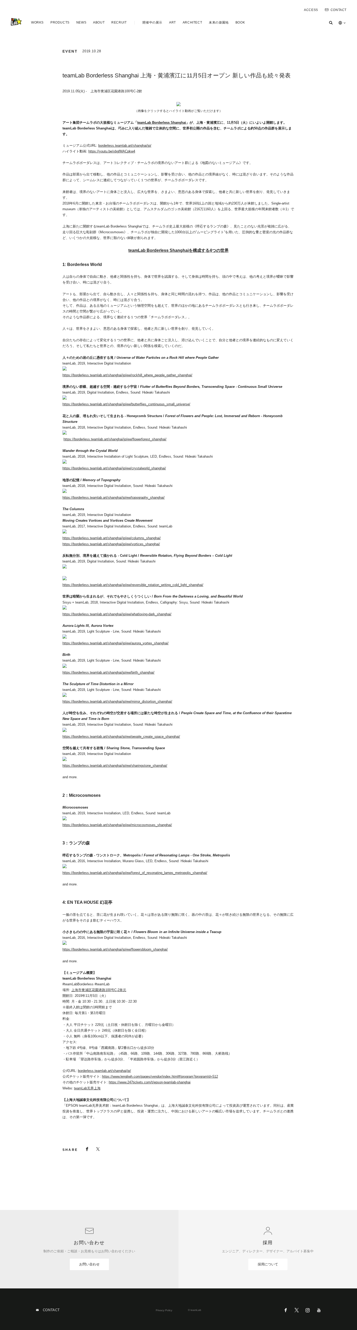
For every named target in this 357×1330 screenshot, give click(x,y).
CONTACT (339, 10)
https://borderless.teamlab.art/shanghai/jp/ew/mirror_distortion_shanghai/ (117, 701)
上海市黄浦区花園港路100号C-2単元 (98, 990)
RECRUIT (118, 22)
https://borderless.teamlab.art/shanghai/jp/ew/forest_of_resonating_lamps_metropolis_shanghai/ (134, 873)
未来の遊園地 (219, 22)
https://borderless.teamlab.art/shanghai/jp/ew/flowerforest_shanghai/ (115, 439)
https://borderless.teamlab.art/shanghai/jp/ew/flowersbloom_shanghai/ (115, 949)
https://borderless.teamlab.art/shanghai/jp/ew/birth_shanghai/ (108, 672)
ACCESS (311, 10)
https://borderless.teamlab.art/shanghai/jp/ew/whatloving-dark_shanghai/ (116, 614)
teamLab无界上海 (87, 1088)
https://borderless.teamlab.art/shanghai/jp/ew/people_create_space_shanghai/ (121, 736)
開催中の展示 (152, 22)
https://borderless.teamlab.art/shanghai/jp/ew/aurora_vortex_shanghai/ (115, 643)
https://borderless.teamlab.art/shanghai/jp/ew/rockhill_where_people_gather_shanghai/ (127, 375)
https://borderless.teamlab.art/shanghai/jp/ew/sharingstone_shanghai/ (114, 766)
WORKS (37, 22)
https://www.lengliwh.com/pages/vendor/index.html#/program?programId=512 (160, 1076)
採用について (268, 1264)
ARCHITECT (192, 22)
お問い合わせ (89, 1264)
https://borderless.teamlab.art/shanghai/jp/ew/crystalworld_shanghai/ (114, 468)
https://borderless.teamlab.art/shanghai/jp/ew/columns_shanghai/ (111, 538)
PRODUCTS (60, 22)
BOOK (240, 22)
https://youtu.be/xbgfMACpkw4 (111, 151)
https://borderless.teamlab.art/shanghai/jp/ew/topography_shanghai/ (113, 497)
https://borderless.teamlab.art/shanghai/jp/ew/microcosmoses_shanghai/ (117, 825)
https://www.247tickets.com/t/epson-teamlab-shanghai (150, 1082)
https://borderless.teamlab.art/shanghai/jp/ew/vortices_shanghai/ (111, 544)
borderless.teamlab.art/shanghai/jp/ (124, 145)
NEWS (81, 22)
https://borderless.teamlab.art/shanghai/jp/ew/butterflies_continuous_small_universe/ (126, 404)
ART (172, 22)
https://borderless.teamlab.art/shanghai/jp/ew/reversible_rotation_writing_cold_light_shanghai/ (132, 585)
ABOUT (99, 22)
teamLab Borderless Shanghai (161, 122)
